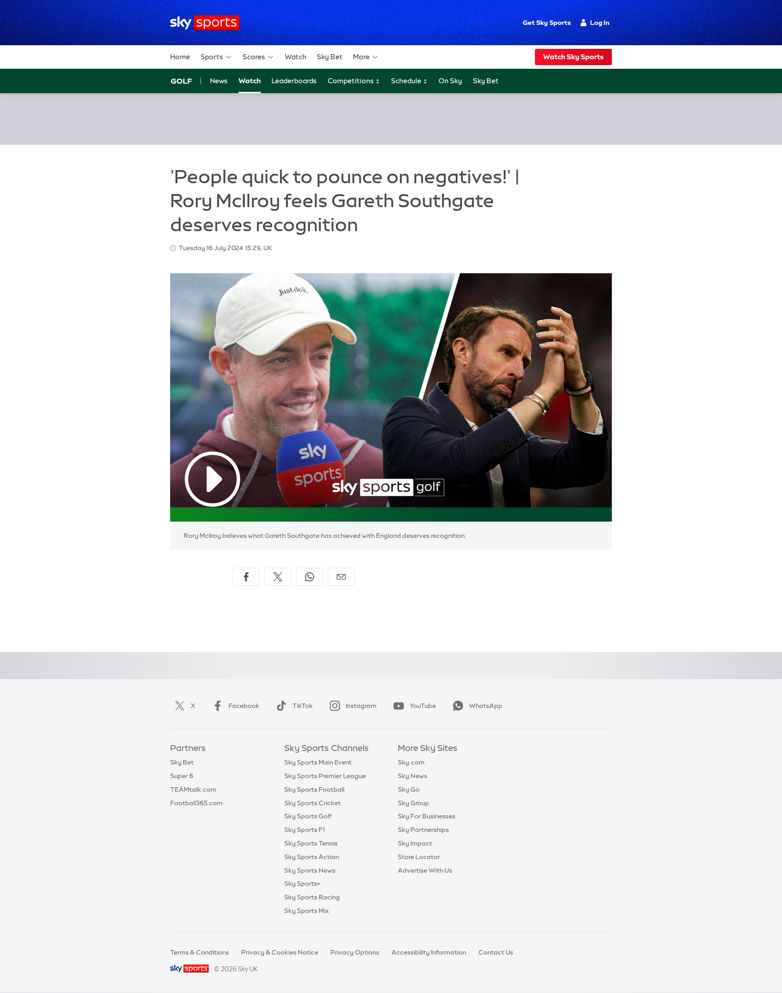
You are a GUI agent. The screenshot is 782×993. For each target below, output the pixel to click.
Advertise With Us (425, 870)
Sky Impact (415, 843)
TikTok (302, 706)
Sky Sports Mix (306, 910)
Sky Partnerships (423, 830)
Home (180, 56)
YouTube (423, 706)
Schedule (407, 80)
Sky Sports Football (314, 789)
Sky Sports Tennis (311, 843)
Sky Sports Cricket (312, 803)
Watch (295, 56)
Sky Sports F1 (304, 830)
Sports (211, 56)
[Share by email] (341, 577)
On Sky (450, 80)
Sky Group (413, 803)
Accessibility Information (428, 952)
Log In (600, 22)
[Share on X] (277, 577)
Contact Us (495, 952)
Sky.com (411, 762)
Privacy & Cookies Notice (279, 952)
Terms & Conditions (199, 952)
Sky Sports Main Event (318, 762)
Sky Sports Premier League (325, 776)
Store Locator (419, 857)
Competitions (351, 80)
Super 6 (181, 776)
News (219, 80)
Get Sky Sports (547, 22)
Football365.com (196, 803)
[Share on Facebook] (246, 577)
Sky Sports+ (302, 883)
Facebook (244, 706)
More (361, 56)
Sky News (412, 776)
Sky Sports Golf (308, 816)
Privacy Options (354, 952)
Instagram (361, 706)
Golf (181, 81)
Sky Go (409, 789)
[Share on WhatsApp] (309, 577)
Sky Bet (330, 56)
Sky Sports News (309, 870)
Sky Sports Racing (312, 897)
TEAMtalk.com (193, 789)
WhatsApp (485, 706)
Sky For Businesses (426, 816)
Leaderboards (294, 80)
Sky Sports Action (311, 857)
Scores (254, 56)
